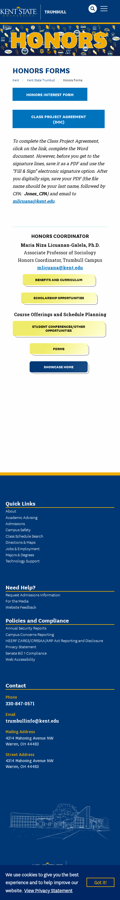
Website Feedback (21, 607)
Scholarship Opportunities (58, 298)
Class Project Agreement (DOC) (58, 119)
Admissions (15, 523)
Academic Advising (21, 517)
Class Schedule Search (24, 536)
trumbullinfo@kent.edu (32, 721)
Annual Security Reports (26, 628)
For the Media (17, 601)
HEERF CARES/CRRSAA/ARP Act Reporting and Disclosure (54, 640)
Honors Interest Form (50, 94)
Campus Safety (18, 529)
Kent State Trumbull (41, 79)
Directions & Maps (20, 542)
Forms (58, 349)
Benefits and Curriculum (58, 279)
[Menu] (103, 9)
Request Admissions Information (33, 595)
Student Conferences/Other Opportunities (58, 328)
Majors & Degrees (20, 555)
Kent (16, 79)
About (11, 511)
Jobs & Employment (23, 548)
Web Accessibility (20, 659)
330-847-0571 (20, 703)
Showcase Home (58, 367)
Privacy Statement (21, 646)
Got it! (100, 882)
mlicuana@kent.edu (33, 201)
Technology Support (23, 561)
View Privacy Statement (48, 890)
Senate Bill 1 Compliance (26, 653)
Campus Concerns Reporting (30, 634)
